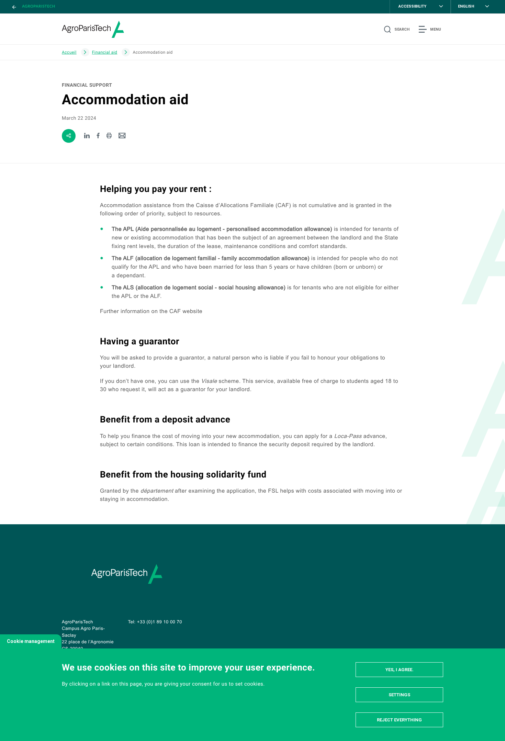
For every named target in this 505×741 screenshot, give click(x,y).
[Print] (109, 136)
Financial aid (104, 52)
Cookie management (31, 641)
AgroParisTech (38, 6)
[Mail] (122, 136)
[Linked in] (87, 136)
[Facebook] (98, 136)
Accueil (69, 52)
